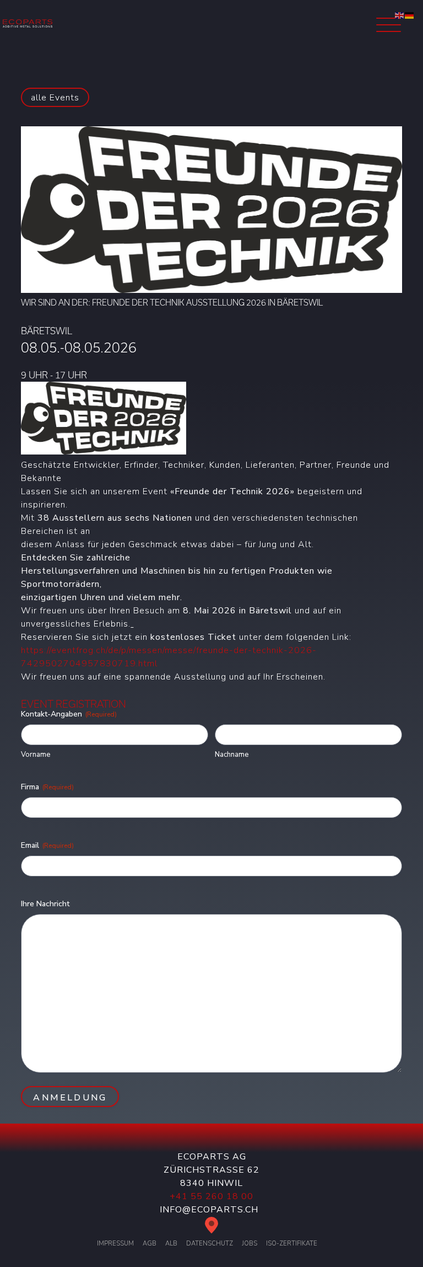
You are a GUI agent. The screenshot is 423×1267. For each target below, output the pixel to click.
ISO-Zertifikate (291, 1243)
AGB (149, 1243)
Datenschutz (209, 1243)
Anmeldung (70, 1098)
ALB (171, 1243)
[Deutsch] (410, 15)
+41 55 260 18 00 (211, 1196)
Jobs (249, 1243)
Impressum (115, 1243)
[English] (400, 15)
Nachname (231, 755)
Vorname (35, 755)
